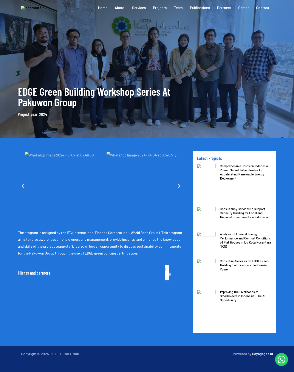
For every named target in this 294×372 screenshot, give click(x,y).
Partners (224, 7)
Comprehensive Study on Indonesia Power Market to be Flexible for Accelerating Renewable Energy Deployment (244, 172)
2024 (43, 114)
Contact (262, 7)
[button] (22, 186)
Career (243, 7)
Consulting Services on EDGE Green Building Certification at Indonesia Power (244, 265)
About (120, 7)
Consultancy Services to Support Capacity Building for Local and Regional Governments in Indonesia (244, 213)
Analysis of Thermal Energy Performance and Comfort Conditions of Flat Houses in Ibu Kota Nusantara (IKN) (245, 240)
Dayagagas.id (262, 354)
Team (178, 7)
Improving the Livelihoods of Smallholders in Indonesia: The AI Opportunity (242, 296)
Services (139, 7)
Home (102, 7)
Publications (200, 7)
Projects (160, 7)
